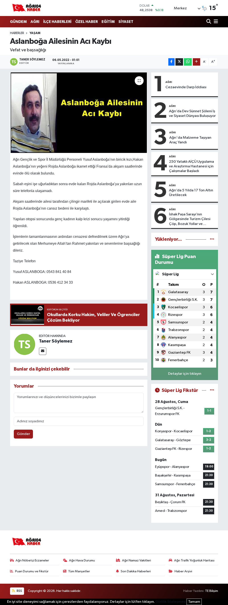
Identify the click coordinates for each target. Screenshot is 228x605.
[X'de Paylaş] (179, 62)
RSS (19, 591)
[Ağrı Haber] (26, 8)
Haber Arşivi (183, 571)
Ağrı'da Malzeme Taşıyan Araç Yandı (190, 140)
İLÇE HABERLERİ (57, 22)
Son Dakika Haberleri (136, 571)
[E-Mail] (42, 351)
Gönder (23, 434)
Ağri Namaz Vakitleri (136, 560)
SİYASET (125, 22)
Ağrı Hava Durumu (82, 560)
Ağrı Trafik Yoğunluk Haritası (194, 560)
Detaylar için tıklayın (184, 374)
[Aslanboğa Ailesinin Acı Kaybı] (78, 112)
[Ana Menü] (215, 22)
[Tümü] (212, 239)
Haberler (17, 33)
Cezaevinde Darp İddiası (185, 87)
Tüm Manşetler (79, 571)
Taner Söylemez (55, 341)
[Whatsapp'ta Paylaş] (188, 62)
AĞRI (35, 22)
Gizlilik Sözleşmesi (170, 602)
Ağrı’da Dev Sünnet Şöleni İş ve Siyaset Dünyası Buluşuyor (192, 113)
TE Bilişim (211, 591)
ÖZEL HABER (86, 22)
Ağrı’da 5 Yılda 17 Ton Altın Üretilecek (191, 192)
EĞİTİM (108, 22)
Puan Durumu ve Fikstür (32, 571)
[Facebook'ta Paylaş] (171, 62)
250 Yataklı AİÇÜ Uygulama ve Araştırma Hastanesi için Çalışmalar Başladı (191, 166)
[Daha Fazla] (196, 62)
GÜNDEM (18, 22)
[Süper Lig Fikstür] (212, 390)
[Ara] (209, 22)
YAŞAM (35, 33)
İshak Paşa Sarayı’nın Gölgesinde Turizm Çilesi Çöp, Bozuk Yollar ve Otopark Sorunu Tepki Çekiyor (189, 219)
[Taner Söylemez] (24, 344)
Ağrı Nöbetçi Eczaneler (32, 560)
